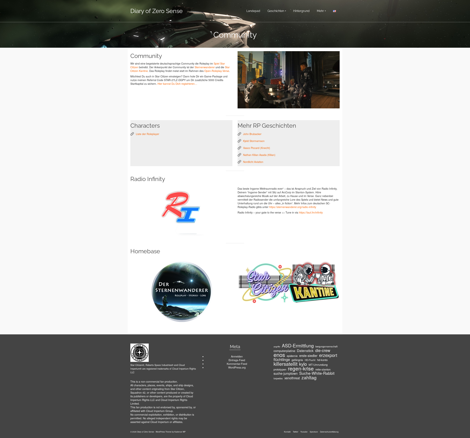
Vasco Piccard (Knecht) (256, 148)
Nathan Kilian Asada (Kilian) (259, 155)
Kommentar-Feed (237, 364)
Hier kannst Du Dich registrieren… (177, 83)
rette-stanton (322, 369)
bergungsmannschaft (326, 346)
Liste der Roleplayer (147, 134)
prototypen (280, 369)
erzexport (328, 355)
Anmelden (237, 356)
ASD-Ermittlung (298, 345)
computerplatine (284, 351)
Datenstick (305, 350)
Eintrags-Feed (237, 360)
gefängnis (297, 360)
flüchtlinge (282, 359)
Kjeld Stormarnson (254, 141)
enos (279, 354)
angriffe (277, 346)
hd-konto (322, 360)
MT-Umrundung (318, 364)
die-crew (322, 350)
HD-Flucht (310, 360)
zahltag (309, 377)
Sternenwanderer (205, 67)
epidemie (292, 356)
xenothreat (292, 378)
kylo (303, 364)
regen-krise (301, 368)
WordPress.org (237, 367)
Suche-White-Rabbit (317, 373)
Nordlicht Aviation (253, 162)
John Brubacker (252, 134)
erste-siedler (308, 355)
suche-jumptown (286, 373)
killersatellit (285, 364)
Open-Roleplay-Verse (216, 71)
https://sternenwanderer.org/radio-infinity (292, 207)
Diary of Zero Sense (156, 11)
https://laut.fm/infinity (311, 212)
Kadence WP (180, 431)
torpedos (278, 378)
